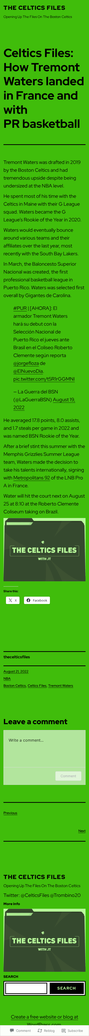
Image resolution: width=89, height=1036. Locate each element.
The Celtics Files (34, 8)
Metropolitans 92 (31, 478)
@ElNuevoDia (28, 371)
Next (82, 831)
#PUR (20, 308)
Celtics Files (37, 685)
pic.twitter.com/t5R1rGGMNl (44, 379)
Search (66, 988)
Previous (10, 813)
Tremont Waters (60, 685)
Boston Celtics (14, 685)
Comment (68, 776)
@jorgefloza (26, 363)
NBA (7, 678)
